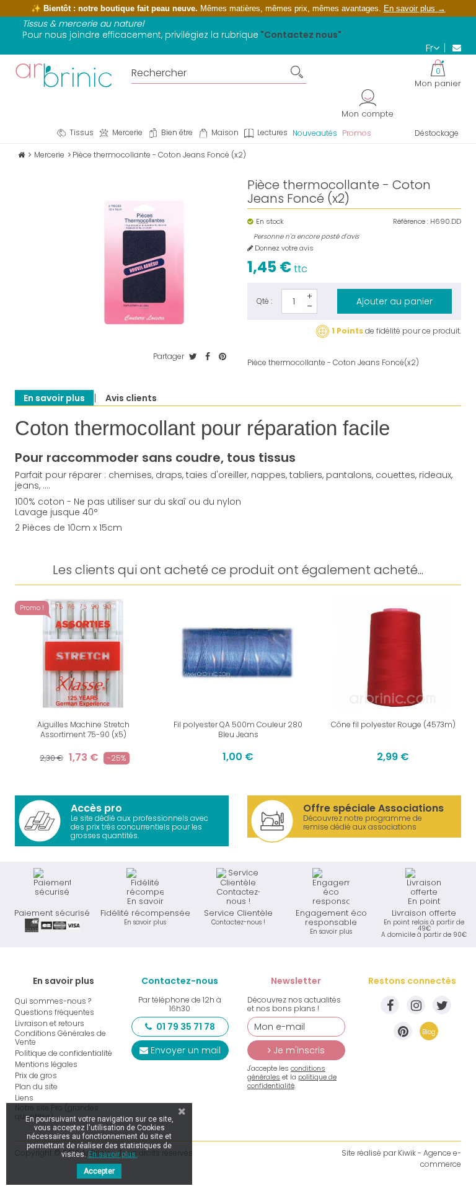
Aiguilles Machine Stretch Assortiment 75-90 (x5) (83, 729)
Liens (24, 1098)
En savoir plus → (415, 8)
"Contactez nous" (301, 35)
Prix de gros (36, 1075)
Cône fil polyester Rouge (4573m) (393, 724)
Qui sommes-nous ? (53, 1001)
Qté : (264, 301)
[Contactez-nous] (452, 47)
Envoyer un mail (186, 1050)
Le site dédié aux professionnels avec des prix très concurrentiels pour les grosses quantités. (139, 821)
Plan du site (36, 1087)
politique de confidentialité (292, 1081)
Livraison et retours (49, 1023)
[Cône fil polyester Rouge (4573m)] (393, 653)
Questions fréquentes (54, 1012)
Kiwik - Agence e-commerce (429, 1158)
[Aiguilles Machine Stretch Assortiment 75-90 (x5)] (83, 653)
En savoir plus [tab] (54, 398)
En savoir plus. (113, 1154)
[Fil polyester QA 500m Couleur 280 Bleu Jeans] (238, 653)
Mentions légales (46, 1064)
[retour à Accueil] (21, 154)
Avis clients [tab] (131, 398)
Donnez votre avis (283, 248)
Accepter (99, 1171)
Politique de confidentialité (63, 1053)
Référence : (410, 221)
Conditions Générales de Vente (60, 1038)
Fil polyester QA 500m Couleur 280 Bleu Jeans (238, 729)
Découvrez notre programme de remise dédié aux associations (373, 816)
